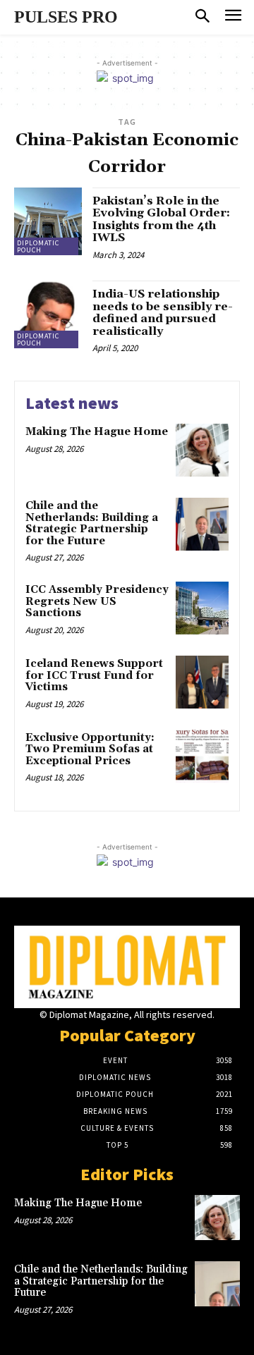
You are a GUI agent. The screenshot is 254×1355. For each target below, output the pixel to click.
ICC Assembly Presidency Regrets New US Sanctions (97, 601)
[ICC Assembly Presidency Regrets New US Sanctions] (202, 608)
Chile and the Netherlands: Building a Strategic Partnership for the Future (91, 523)
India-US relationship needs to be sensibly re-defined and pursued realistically (162, 312)
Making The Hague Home (96, 432)
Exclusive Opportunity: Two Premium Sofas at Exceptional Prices (90, 749)
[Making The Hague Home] (202, 450)
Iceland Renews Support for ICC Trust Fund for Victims (94, 675)
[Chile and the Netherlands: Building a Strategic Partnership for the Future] (202, 524)
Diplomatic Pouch (38, 246)
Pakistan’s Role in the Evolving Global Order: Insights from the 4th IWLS (161, 219)
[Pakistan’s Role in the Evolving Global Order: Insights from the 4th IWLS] (48, 221)
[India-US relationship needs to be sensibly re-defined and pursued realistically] (48, 314)
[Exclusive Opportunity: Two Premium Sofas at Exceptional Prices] (202, 756)
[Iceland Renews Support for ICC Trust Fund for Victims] (202, 682)
